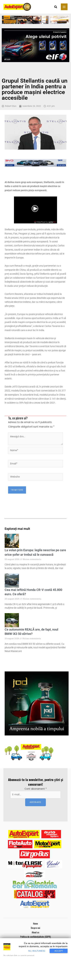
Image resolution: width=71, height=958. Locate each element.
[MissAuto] (34, 874)
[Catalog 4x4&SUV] (34, 894)
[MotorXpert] (47, 844)
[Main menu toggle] (64, 6)
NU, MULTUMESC (36, 951)
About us (35, 932)
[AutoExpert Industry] (34, 904)
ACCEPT (58, 951)
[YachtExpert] (53, 864)
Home (35, 923)
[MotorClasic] (25, 864)
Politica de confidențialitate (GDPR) (35, 936)
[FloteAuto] (20, 844)
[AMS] (51, 834)
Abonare (35, 802)
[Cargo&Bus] (34, 854)
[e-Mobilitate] (34, 884)
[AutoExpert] (24, 834)
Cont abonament (35, 788)
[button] (55, 7)
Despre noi (35, 928)
